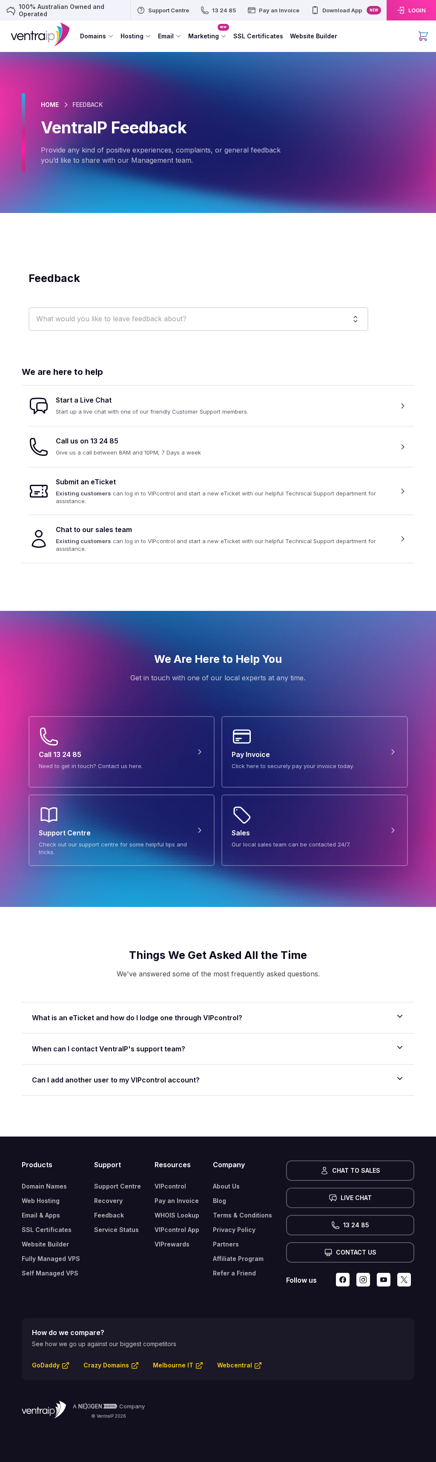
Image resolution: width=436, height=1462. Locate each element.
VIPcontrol (170, 1186)
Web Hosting (41, 1200)
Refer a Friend (234, 1273)
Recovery (108, 1200)
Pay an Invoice (177, 1200)
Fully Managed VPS (51, 1258)
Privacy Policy (234, 1229)
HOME (50, 104)
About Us (226, 1186)
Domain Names (44, 1186)
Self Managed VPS (50, 1273)
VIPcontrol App (177, 1229)
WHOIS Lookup (177, 1215)
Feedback (109, 1215)
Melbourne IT (173, 1365)
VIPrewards (172, 1244)
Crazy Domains (106, 1365)
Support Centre (117, 1186)
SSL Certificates (47, 1229)
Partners (226, 1244)
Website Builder (45, 1244)
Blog (219, 1200)
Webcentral (234, 1365)
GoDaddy (46, 1365)
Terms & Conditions (242, 1215)
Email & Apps (41, 1215)
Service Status (116, 1229)
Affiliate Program (238, 1258)
